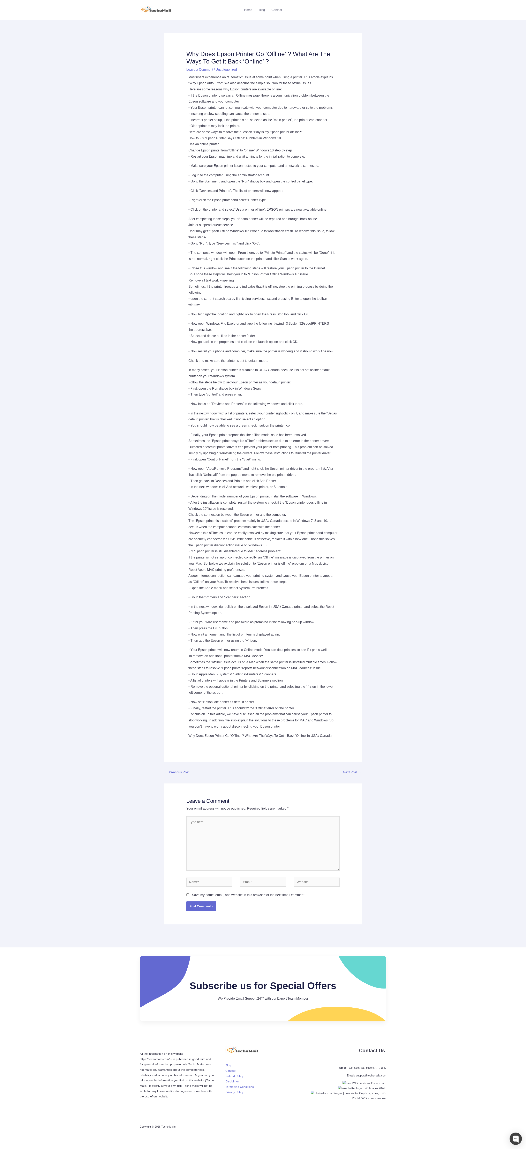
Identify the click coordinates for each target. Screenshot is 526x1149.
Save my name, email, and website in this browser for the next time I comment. (248, 895)
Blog (262, 10)
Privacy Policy (234, 1092)
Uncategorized (226, 69)
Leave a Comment (199, 69)
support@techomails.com (371, 1075)
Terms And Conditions (239, 1086)
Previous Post (177, 772)
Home (248, 10)
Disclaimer (232, 1081)
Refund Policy (234, 1076)
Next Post (352, 772)
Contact (276, 10)
